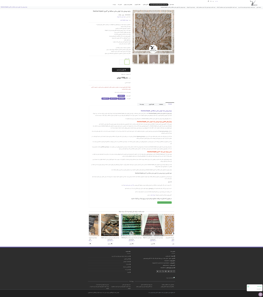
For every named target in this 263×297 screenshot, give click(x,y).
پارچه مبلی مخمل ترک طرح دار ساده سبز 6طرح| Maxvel (131, 238)
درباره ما (114, 4)
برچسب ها (142, 104)
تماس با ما (120, 4)
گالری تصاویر (145, 4)
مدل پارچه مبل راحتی (126, 285)
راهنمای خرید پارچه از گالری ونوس (167, 286)
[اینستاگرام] (171, 271)
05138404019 (113, 98)
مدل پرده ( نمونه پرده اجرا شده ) (102, 285)
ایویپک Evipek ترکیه (124, 20)
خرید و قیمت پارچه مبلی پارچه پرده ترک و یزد (158, 4)
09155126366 (105, 98)
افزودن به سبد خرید (120, 70)
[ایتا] (163, 271)
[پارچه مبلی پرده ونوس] (254, 3)
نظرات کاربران (151, 104)
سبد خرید (109, 243)
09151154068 (259, 289)
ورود (128, 272)
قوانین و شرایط (126, 267)
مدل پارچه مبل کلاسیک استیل (146, 285)
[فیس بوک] (174, 271)
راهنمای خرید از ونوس (128, 4)
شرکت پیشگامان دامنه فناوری (93, 292)
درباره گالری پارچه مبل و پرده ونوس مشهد (144, 286)
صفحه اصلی (172, 4)
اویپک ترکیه (153, 195)
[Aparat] (166, 271)
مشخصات (161, 104)
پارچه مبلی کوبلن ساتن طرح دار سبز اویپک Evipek (110, 238)
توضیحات (170, 104)
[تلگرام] (168, 271)
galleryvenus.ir (166, 265)
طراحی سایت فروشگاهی (114, 292)
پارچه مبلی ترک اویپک (121, 17)
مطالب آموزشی (137, 4)
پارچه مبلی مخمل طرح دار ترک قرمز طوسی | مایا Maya (153, 238)
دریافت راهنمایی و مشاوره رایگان (164, 202)
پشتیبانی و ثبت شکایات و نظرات (168, 285)
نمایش (152, 243)
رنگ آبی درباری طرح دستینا (129, 185)
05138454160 (121, 98)
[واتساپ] (160, 271)
